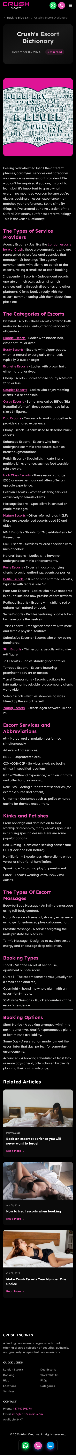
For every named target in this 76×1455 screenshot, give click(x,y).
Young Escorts (14, 708)
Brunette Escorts (15, 366)
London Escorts (13, 1369)
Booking (8, 1375)
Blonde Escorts (14, 338)
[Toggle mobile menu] (70, 5)
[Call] (61, 5)
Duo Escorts (12, 418)
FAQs (43, 1380)
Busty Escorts (13, 349)
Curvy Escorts (13, 401)
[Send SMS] (50, 1446)
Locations (9, 1386)
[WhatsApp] (53, 5)
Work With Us (49, 1375)
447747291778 (22, 1408)
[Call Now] (38, 1446)
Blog (6, 1380)
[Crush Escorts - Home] (16, 5)
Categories (47, 1386)
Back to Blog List (18, 17)
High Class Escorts (17, 475)
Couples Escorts (15, 390)
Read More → (15, 1151)
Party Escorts (13, 567)
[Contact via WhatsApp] (25, 1446)
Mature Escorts (14, 515)
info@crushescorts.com (27, 1414)
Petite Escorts (13, 579)
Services (8, 1391)
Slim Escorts (12, 649)
